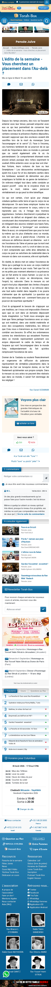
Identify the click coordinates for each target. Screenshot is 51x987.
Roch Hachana (16, 20)
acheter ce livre (26, 423)
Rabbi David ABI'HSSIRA (12, 952)
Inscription (32, 872)
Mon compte (9, 2)
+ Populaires (10, 691)
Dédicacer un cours (10, 875)
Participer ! (43, 8)
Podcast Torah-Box (36, 875)
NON (32, 442)
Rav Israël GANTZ (13, 972)
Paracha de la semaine (12, 860)
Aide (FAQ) (6, 904)
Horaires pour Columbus (21, 758)
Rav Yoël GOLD (27, 533)
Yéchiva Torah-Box (10, 872)
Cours (23, 691)
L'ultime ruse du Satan (31, 552)
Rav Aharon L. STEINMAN (13, 930)
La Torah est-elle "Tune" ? (25, 456)
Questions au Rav (38, 691)
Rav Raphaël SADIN (28, 558)
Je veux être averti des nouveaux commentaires (26, 484)
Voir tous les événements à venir (25, 683)
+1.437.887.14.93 (39, 827)
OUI (20, 442)
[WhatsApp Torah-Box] (46, 2)
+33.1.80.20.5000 (39, 820)
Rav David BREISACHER (30, 547)
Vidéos (26, 20)
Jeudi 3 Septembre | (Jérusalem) (25, 651)
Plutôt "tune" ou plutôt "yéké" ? (25, 461)
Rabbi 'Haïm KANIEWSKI (38, 930)
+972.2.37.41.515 (14, 827)
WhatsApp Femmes (38, 901)
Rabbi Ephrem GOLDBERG (31, 569)
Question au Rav (37, 20)
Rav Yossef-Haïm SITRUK (38, 973)
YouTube (34, 895)
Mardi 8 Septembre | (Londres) (25, 674)
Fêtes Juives (7, 863)
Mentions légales (9, 898)
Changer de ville (26, 809)
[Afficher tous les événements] (17, 2)
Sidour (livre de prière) (37, 863)
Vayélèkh (36, 790)
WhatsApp (34, 898)
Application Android (38, 907)
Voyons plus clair (33, 400)
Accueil (6, 48)
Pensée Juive (37, 48)
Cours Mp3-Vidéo (9, 869)
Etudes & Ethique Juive (20, 48)
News (4, 866)
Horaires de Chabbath (37, 866)
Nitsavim (25, 790)
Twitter (33, 890)
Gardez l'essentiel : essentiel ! (34, 564)
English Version (34, 878)
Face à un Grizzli (28, 527)
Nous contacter (14, 820)
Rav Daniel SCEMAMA (39, 390)
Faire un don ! (8, 895)
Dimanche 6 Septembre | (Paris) (24, 662)
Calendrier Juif (34, 860)
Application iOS (36, 904)
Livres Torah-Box (35, 869)
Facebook (34, 893)
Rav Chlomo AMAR (38, 952)
